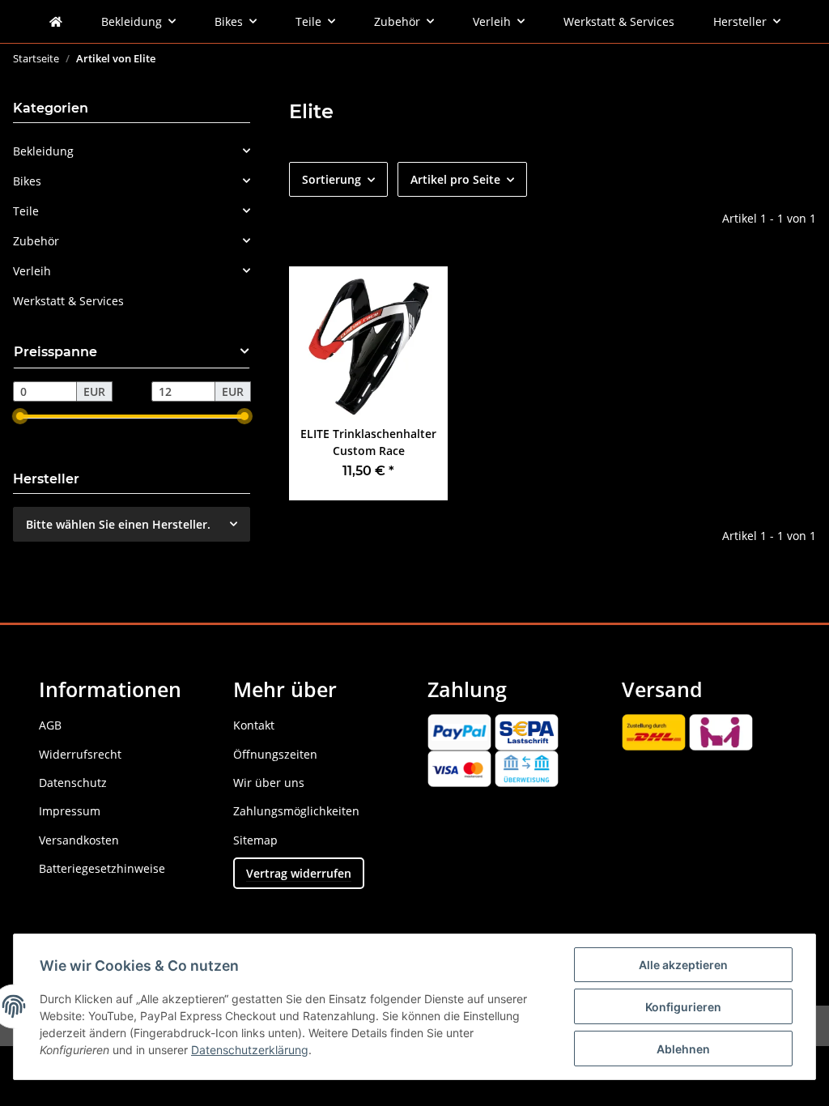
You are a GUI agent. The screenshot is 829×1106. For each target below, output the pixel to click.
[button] (131, 151)
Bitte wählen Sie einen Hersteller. (118, 524)
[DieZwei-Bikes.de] (56, 21)
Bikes (27, 181)
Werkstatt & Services (68, 300)
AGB (50, 725)
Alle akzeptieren (683, 965)
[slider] (19, 417)
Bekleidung (43, 151)
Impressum (69, 811)
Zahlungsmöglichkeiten (296, 811)
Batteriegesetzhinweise (102, 868)
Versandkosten (79, 840)
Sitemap (255, 840)
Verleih (32, 271)
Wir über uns (268, 782)
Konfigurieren (683, 1007)
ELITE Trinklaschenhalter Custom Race (368, 442)
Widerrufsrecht (80, 754)
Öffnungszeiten (275, 754)
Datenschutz (73, 782)
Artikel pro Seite (455, 179)
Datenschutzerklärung (249, 1050)
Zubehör (36, 241)
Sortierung (331, 179)
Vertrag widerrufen (298, 873)
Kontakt (253, 725)
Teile (26, 211)
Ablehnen (683, 1049)
